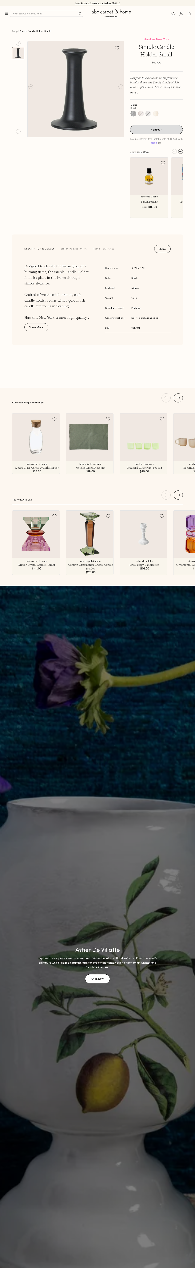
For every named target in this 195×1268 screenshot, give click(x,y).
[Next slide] (18, 131)
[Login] (181, 13)
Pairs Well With (139, 152)
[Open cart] (189, 13)
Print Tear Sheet (104, 248)
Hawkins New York (156, 39)
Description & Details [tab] (39, 248)
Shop (15, 31)
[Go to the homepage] (112, 17)
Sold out (156, 129)
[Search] (80, 14)
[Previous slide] (18, 43)
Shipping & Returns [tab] (74, 248)
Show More (36, 327)
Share (162, 249)
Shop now (97, 979)
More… (134, 92)
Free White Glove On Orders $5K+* (97, 3)
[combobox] (46, 14)
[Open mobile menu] (6, 13)
